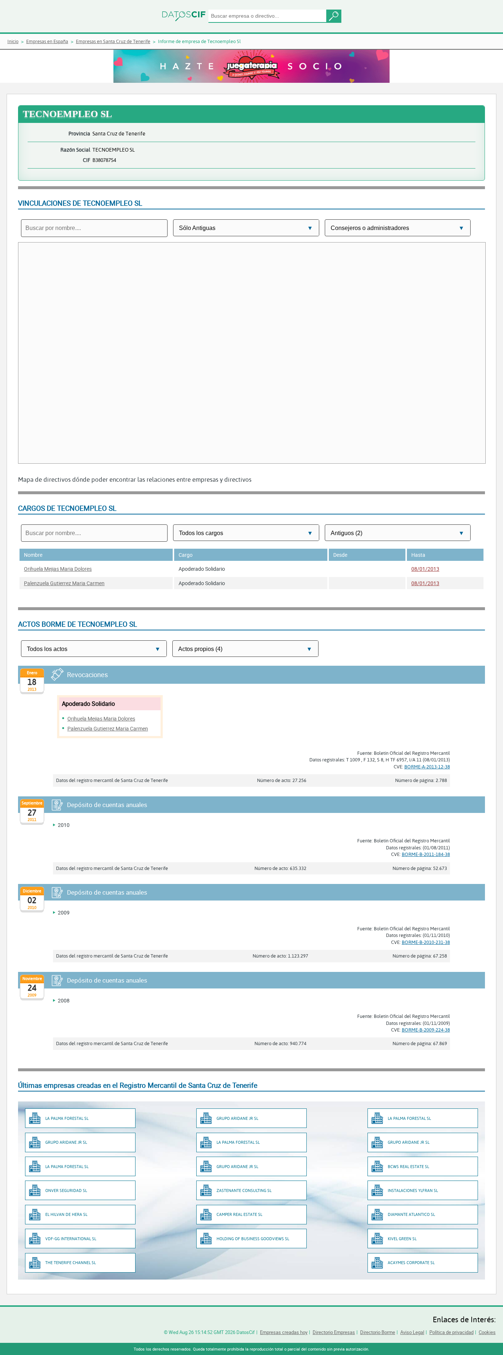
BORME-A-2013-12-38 (427, 767)
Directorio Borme (377, 1332)
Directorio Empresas (334, 1332)
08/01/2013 (425, 568)
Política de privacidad (451, 1332)
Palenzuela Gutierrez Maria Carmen (64, 583)
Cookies (487, 1332)
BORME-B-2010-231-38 (426, 942)
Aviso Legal (412, 1332)
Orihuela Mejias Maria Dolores (58, 568)
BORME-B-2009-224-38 (426, 1030)
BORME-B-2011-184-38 (426, 854)
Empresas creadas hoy (283, 1332)
